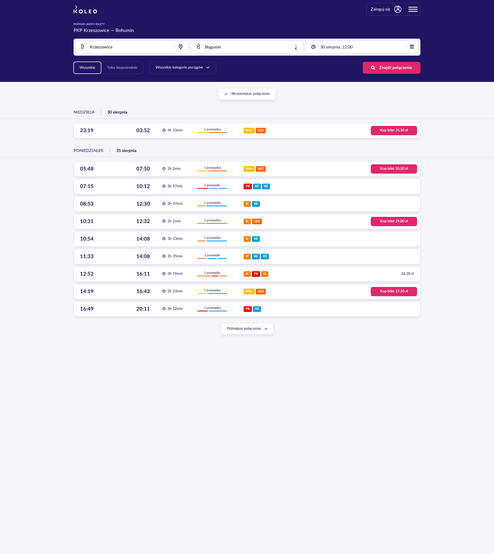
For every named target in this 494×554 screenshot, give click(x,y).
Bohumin (125, 30)
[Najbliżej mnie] (181, 47)
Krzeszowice (96, 30)
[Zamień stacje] (296, 47)
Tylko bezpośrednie (122, 68)
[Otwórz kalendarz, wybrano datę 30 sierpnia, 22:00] (412, 47)
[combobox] (132, 47)
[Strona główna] (85, 9)
